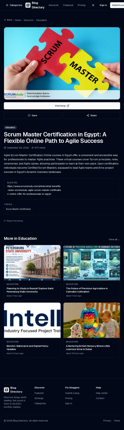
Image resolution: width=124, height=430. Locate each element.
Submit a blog (72, 393)
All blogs (39, 398)
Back (9, 19)
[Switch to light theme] (93, 5)
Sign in (103, 5)
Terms (117, 420)
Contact (100, 398)
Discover (54, 5)
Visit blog (60, 105)
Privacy (107, 420)
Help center (102, 393)
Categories (40, 403)
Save (34, 115)
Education (41, 20)
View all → (114, 239)
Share (93, 115)
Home (18, 20)
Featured (68, 5)
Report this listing (15, 221)
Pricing (81, 5)
